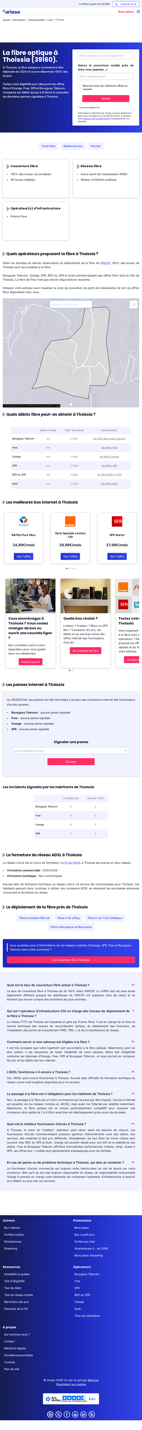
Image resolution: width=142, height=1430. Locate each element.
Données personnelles (18, 1355)
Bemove (93, 1380)
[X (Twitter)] (58, 1414)
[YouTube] (75, 1414)
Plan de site (11, 1369)
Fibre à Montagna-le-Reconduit (71, 927)
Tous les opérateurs (87, 1315)
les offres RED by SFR (109, 474)
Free (77, 1281)
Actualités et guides (17, 1274)
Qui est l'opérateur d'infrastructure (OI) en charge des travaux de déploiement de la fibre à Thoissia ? (68, 1013)
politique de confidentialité (96, 118)
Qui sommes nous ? (17, 1334)
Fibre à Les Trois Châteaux (105, 918)
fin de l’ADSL (72, 862)
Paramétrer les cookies (71, 1384)
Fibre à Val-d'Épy (68, 918)
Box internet (12, 1227)
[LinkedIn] (83, 1414)
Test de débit (12, 1288)
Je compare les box (86, 650)
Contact (9, 1341)
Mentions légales (15, 1348)
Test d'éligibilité (14, 1281)
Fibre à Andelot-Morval (34, 918)
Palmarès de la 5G (16, 1308)
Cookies (9, 1362)
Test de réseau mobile (18, 1295)
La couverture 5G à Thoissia (71, 960)
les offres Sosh (109, 483)
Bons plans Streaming (88, 1255)
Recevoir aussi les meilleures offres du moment (105, 87)
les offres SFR (109, 465)
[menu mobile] (138, 12)
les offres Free (109, 447)
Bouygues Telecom (86, 1274)
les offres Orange (109, 456)
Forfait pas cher (84, 1241)
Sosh (77, 1308)
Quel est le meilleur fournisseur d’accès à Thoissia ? (46, 1124)
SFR (76, 1288)
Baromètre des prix (16, 1302)
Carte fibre (48, 146)
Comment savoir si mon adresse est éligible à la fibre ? (48, 1042)
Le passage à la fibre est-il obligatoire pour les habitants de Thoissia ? (60, 1094)
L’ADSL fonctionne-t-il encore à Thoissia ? (38, 1072)
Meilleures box (73, 146)
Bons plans (81, 1227)
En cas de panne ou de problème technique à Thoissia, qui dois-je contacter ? (65, 1162)
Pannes (96, 146)
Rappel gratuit (30, 661)
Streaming (10, 1248)
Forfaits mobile (14, 1234)
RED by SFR (82, 1295)
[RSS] (92, 1414)
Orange (79, 1302)
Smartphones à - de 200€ (91, 1248)
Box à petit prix (84, 1234)
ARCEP (105, 263)
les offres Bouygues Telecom (109, 438)
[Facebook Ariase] (67, 1414)
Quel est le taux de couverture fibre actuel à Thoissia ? (48, 985)
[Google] (50, 1414)
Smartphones (12, 1241)
